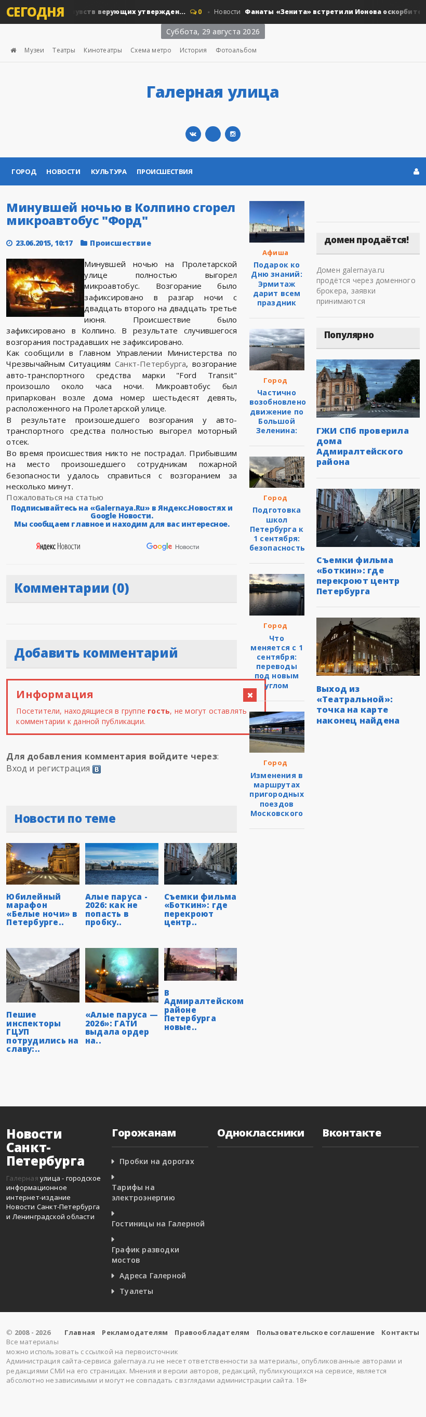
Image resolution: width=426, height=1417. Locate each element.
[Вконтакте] (193, 134)
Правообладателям (212, 1332)
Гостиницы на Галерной (158, 1223)
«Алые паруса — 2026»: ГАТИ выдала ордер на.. (121, 1027)
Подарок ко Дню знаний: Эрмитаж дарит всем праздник (276, 284)
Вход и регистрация (48, 768)
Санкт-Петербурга (151, 363)
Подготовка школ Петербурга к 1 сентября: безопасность (277, 529)
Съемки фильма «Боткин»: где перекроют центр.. (200, 909)
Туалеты (136, 1291)
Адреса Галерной (152, 1275)
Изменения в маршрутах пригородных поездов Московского (276, 794)
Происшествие (120, 243)
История (193, 50)
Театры (63, 50)
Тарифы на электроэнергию (143, 1192)
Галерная (22, 1178)
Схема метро (150, 50)
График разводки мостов (145, 1255)
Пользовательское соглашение (316, 1332)
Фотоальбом (236, 50)
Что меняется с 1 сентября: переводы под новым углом (276, 661)
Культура (109, 171)
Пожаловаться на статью (54, 497)
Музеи (34, 50)
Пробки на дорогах (156, 1161)
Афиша (275, 252)
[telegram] (213, 134)
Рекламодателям (135, 1332)
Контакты (400, 1332)
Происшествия (164, 171)
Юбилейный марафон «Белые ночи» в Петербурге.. (41, 909)
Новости (63, 171)
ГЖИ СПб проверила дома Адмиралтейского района (362, 446)
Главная (79, 1332)
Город (23, 171)
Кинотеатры (103, 50)
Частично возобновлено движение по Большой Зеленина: (278, 411)
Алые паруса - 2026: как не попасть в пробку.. (116, 909)
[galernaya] (233, 134)
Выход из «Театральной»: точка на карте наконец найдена (358, 704)
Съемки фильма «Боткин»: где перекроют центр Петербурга (358, 575)
